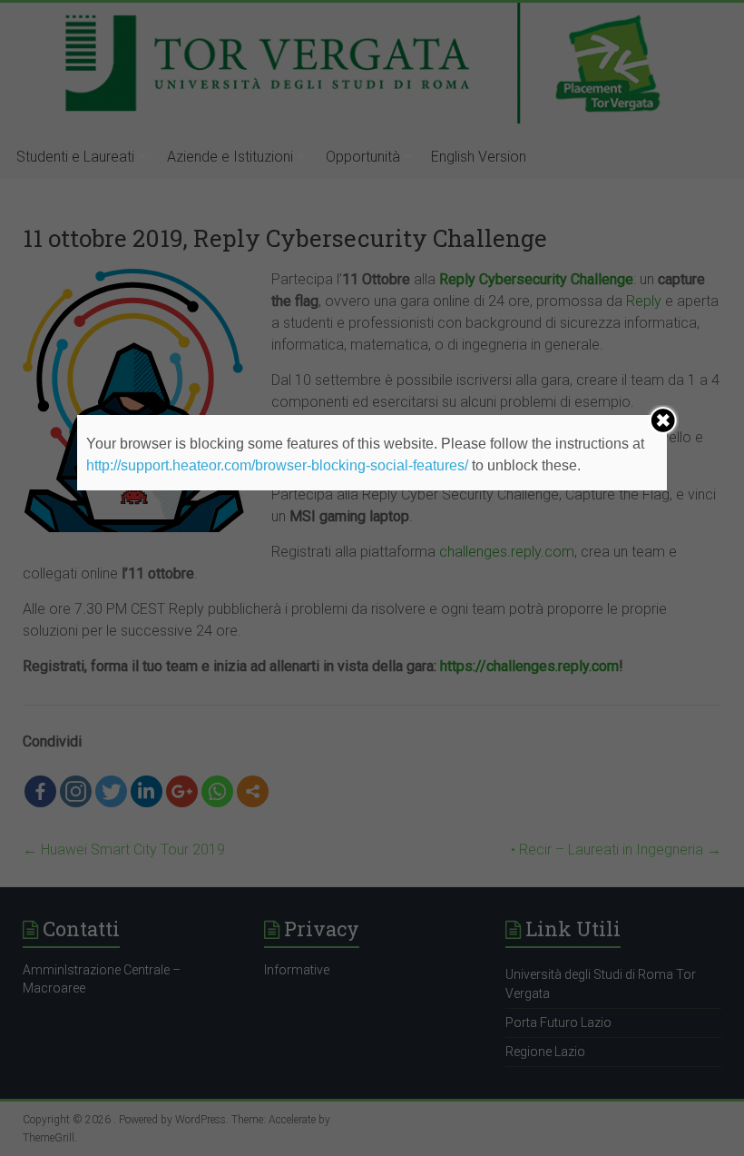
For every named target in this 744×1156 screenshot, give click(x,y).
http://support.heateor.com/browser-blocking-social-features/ (277, 465)
